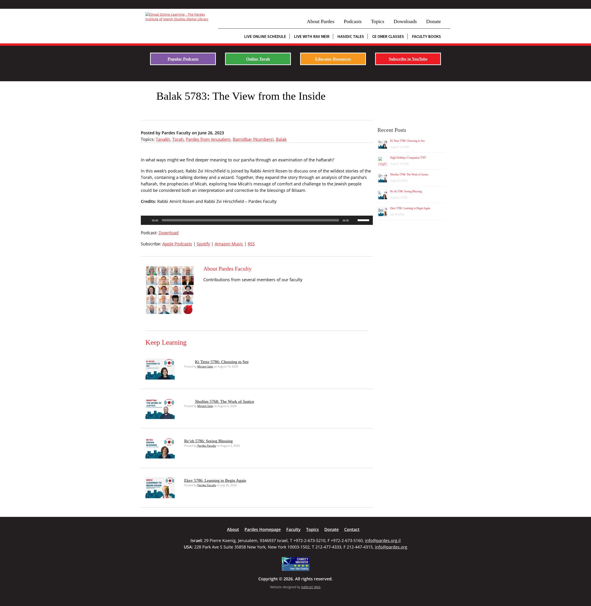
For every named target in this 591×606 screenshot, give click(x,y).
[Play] (147, 220)
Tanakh (163, 139)
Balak (281, 139)
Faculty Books (426, 36)
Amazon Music (229, 244)
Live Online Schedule (265, 36)
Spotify (203, 244)
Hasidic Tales (351, 36)
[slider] (364, 220)
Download (168, 232)
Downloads (405, 21)
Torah (178, 139)
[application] (257, 220)
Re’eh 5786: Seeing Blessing (208, 441)
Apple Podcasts (177, 244)
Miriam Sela (205, 366)
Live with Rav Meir (311, 36)
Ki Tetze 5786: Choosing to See (222, 361)
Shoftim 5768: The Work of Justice (224, 401)
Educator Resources (333, 59)
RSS (251, 244)
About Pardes (321, 21)
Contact (351, 529)
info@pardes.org (391, 547)
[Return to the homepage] (179, 16)
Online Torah (258, 59)
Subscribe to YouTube (408, 59)
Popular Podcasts (183, 59)
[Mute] (354, 220)
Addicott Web (310, 587)
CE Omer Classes (388, 36)
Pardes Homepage (262, 529)
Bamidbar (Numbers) (253, 139)
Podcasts (353, 21)
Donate (433, 21)
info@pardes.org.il (383, 540)
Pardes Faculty (206, 446)
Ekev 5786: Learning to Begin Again (215, 480)
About (233, 529)
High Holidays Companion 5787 (408, 157)
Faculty (293, 529)
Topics (377, 21)
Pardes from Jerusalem (208, 139)
